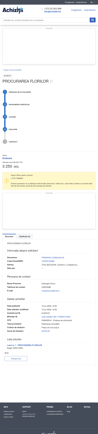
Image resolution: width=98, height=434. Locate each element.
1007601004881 (48, 261)
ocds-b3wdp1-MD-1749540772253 (56, 316)
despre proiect (9, 411)
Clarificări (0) (24, 236)
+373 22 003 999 (52, 8)
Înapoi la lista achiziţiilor (13, 70)
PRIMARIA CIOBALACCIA (53, 257)
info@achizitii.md (52, 11)
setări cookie (8, 417)
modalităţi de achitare (54, 411)
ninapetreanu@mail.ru (51, 290)
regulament (8, 414)
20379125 (46, 331)
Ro (91, 2)
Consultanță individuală (55, 414)
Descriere (9, 236)
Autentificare (81, 2)
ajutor (24, 411)
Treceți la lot (16, 358)
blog (68, 411)
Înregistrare (70, 2)
